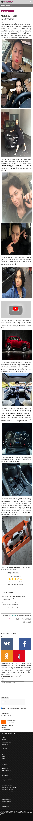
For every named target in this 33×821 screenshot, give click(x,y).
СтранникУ (15, 573)
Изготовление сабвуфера (8, 791)
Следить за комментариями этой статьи (14, 708)
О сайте (3, 737)
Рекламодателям (6, 741)
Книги (3, 760)
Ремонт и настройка (6, 801)
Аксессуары (4, 784)
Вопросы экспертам (6, 770)
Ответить (3, 727)
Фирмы (3, 753)
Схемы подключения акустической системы (12, 803)
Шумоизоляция (5, 806)
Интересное (9, 5)
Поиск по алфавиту (6, 742)
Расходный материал (7, 799)
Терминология (5, 744)
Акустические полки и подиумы (9, 787)
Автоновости (5, 768)
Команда (4, 739)
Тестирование (5, 775)
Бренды (3, 758)
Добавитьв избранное (28, 619)
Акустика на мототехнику (8, 785)
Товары (3, 756)
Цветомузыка (5, 804)
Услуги (3, 754)
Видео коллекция (6, 772)
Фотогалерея (5, 773)
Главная (3, 5)
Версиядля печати (28, 622)
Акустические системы (7, 789)
